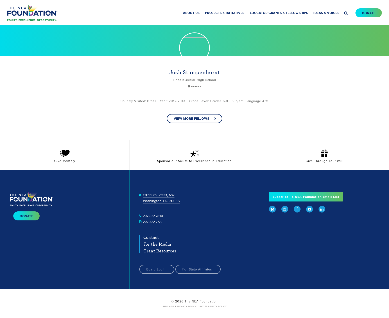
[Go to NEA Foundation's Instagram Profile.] (284, 209)
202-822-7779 (152, 222)
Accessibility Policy (212, 306)
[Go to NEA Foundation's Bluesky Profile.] (272, 209)
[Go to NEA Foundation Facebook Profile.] (297, 209)
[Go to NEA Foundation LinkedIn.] (322, 209)
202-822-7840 (153, 216)
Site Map (168, 306)
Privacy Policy (187, 306)
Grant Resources (159, 251)
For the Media (157, 244)
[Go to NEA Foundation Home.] (32, 13)
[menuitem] (191, 13)
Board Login (156, 269)
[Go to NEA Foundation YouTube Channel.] (309, 209)
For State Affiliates (197, 269)
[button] (345, 14)
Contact (151, 237)
